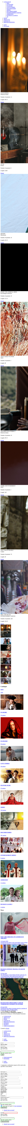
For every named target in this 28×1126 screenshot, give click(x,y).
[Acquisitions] (3, 1092)
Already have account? (9, 1110)
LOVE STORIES (11, 7)
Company (3, 1083)
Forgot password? (8, 1057)
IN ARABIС (10, 6)
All (7, 16)
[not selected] (3, 1090)
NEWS (5, 18)
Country (3, 1086)
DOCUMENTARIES (12, 11)
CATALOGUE (7, 1)
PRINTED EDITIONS (9, 22)
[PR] (3, 1094)
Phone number (4, 1074)
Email (2, 1077)
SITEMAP (6, 1023)
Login (5, 1039)
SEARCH (6, 1024)
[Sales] (3, 1093)
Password (3, 1080)
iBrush (7, 1028)
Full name (3, 1071)
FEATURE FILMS (11, 8)
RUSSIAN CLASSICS (12, 15)
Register (5, 1040)
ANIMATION (10, 14)
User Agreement (18, 1106)
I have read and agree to (12, 1106)
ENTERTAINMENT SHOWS (14, 12)
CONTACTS (7, 20)
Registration (6, 1058)
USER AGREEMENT (9, 1026)
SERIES (9, 10)
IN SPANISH (10, 4)
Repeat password (5, 1097)
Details (2, 102)
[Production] (3, 1095)
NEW (8, 3)
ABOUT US (7, 19)
